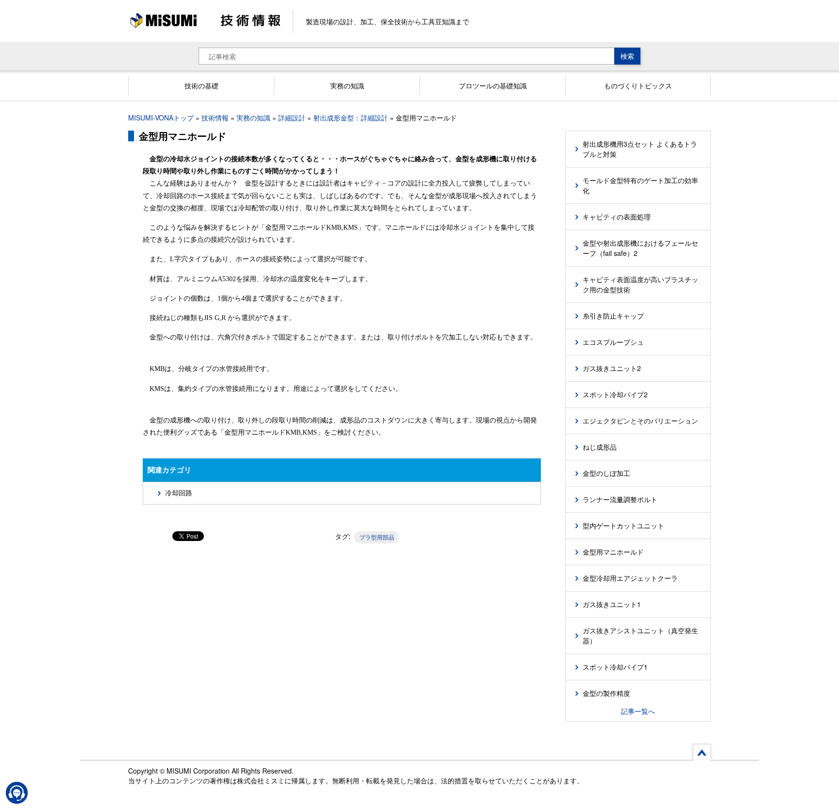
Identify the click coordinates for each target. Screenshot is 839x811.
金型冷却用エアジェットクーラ (630, 578)
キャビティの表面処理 (617, 216)
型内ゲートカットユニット (623, 525)
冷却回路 (178, 493)
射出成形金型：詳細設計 (350, 117)
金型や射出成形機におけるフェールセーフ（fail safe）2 (640, 248)
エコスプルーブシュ (613, 342)
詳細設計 (291, 117)
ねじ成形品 (600, 447)
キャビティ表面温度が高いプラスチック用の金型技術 (640, 284)
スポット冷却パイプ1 (615, 667)
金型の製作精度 (606, 693)
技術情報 (215, 117)
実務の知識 (253, 117)
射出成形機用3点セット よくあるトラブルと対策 (640, 149)
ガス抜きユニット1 (612, 604)
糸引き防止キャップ (613, 316)
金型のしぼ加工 (606, 473)
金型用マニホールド (613, 552)
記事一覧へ (638, 711)
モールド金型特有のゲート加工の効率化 (640, 185)
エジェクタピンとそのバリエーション (640, 420)
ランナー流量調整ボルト (620, 499)
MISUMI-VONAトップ (161, 117)
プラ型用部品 (376, 537)
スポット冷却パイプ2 (615, 394)
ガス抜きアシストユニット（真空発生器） (640, 635)
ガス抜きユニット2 (612, 368)
